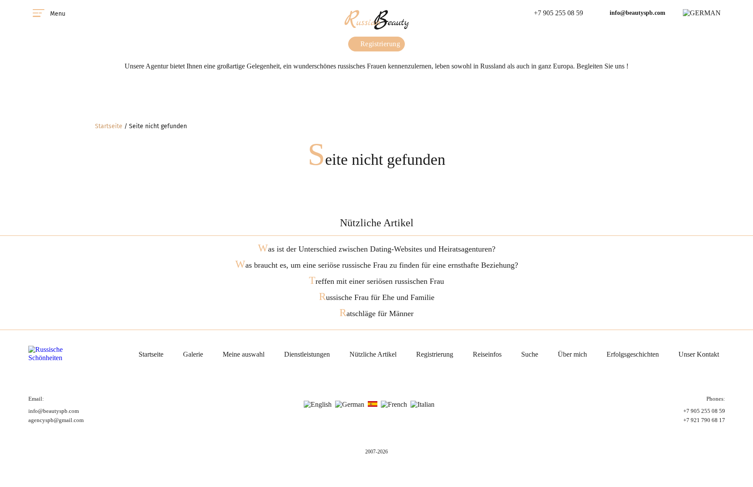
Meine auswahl (244, 354)
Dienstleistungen (307, 354)
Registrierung (379, 44)
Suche (529, 354)
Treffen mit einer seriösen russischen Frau (376, 281)
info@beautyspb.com (637, 13)
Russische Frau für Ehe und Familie (376, 297)
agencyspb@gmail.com (56, 420)
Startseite (108, 126)
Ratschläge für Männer (376, 313)
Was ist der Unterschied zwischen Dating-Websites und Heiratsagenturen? (376, 249)
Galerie (193, 354)
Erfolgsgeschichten (633, 354)
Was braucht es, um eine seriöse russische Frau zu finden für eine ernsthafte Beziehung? (376, 265)
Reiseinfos (487, 354)
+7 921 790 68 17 (704, 420)
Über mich (572, 354)
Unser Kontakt (698, 354)
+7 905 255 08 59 (558, 13)
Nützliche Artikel (373, 354)
